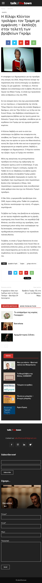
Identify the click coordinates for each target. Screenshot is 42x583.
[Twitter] (30, 444)
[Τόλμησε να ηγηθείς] (9, 388)
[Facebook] (11, 444)
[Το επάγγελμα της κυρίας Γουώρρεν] (7, 315)
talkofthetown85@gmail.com (25, 438)
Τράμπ (22, 263)
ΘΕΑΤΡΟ (10, 9)
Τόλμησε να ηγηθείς (24, 385)
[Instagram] (18, 444)
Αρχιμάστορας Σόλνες (24, 335)
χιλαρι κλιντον (31, 263)
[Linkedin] (24, 444)
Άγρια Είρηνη (22, 407)
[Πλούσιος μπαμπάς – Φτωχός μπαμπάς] (9, 399)
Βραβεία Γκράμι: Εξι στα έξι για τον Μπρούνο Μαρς (31, 293)
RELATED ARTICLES (10, 306)
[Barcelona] (7, 326)
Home (3, 9)
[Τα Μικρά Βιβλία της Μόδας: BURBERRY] (9, 376)
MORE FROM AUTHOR (28, 306)
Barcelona (18, 323)
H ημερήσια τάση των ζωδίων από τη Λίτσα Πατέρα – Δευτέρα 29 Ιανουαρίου (9, 294)
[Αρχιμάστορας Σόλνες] (7, 337)
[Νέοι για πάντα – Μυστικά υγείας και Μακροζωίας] (9, 365)
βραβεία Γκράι (12, 263)
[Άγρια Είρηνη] (9, 410)
